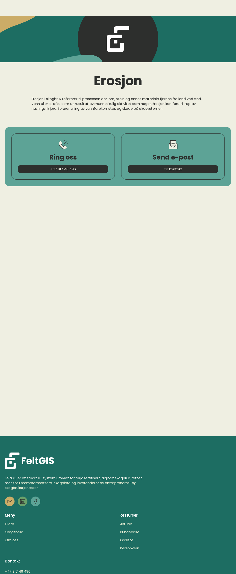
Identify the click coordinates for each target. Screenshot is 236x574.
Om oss (11, 540)
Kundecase (129, 532)
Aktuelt (126, 523)
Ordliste (126, 540)
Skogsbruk (14, 532)
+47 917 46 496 (17, 571)
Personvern (129, 548)
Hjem (9, 523)
